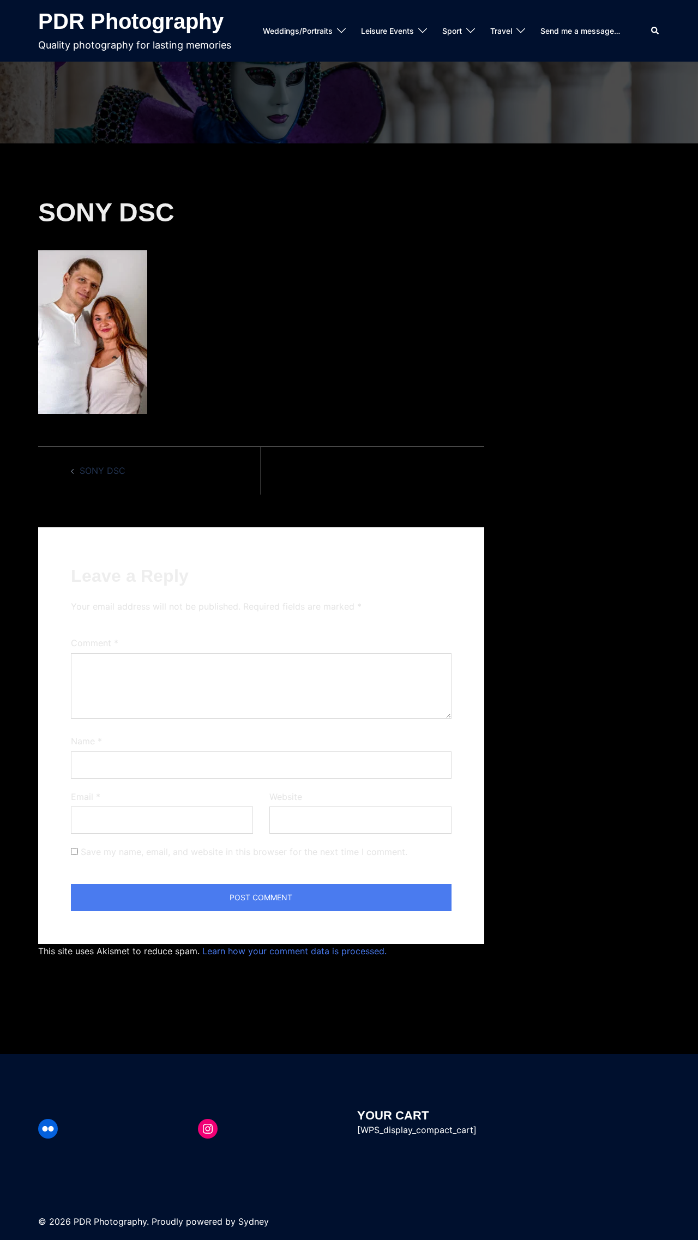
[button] (655, 31)
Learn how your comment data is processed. (294, 951)
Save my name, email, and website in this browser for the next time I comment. (244, 851)
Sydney (253, 1221)
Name (86, 741)
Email (85, 796)
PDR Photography (131, 21)
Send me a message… (580, 30)
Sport (452, 30)
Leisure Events (387, 30)
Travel (501, 30)
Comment (94, 642)
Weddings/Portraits (298, 30)
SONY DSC (102, 470)
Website (285, 796)
